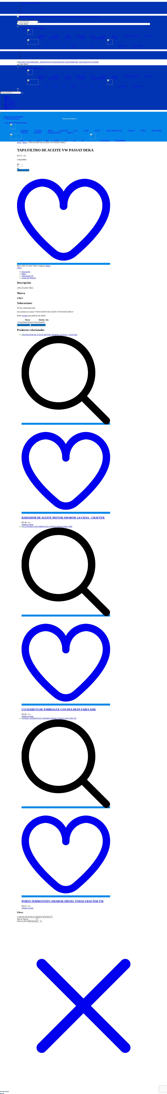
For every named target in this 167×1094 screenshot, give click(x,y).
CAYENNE (121, 46)
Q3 (83, 46)
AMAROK (41, 36)
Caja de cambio (12, 107)
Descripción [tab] (26, 272)
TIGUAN (68, 38)
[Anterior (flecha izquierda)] (1, 1093)
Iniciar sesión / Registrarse (31, 3)
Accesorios (11, 103)
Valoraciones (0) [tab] (27, 276)
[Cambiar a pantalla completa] (3, 1091)
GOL (93, 36)
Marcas (19, 919)
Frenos (9, 99)
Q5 (91, 46)
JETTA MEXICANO (131, 36)
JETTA (114, 36)
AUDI (73, 46)
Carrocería (10, 105)
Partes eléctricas (12, 101)
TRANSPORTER (98, 38)
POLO (39, 38)
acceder (24, 316)
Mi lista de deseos (13, 119)
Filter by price (22, 921)
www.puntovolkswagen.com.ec (33, 28)
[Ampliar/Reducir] (1, 1091)
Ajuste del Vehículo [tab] (29, 278)
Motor (8, 97)
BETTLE (55, 36)
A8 (64, 46)
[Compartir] (5, 1091)
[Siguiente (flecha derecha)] (3, 1093)
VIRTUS (114, 38)
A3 (38, 46)
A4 (47, 46)
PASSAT (148, 36)
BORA (67, 36)
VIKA (19, 268)
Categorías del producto (25, 917)
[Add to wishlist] (63, 264)
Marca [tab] (24, 274)
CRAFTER (80, 36)
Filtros (8, 109)
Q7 (100, 46)
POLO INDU (54, 38)
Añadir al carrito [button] (27, 524)
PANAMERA (137, 46)
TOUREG (82, 38)
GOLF (103, 36)
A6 (55, 46)
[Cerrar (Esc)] (8, 1091)
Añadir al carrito (23, 170)
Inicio (19, 142)
